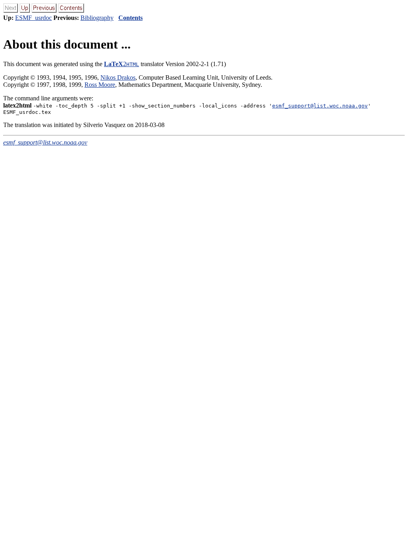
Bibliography (97, 17)
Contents (130, 17)
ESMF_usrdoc (33, 17)
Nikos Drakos (117, 77)
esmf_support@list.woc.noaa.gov (320, 106)
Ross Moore (99, 84)
